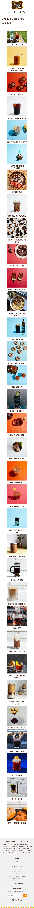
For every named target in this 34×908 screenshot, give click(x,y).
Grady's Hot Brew (17, 580)
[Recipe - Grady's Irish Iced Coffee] (17, 592)
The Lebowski (17, 628)
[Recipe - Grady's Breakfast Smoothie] (17, 130)
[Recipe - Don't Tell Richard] (17, 763)
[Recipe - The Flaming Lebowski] (17, 739)
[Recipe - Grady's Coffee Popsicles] (17, 277)
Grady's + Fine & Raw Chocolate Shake (17, 69)
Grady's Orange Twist (17, 506)
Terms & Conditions (17, 881)
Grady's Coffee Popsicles (17, 289)
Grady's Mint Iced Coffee (17, 459)
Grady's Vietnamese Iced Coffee (17, 531)
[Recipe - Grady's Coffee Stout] (17, 327)
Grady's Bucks (17, 871)
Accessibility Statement (17, 883)
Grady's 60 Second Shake (17, 556)
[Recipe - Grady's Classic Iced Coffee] (17, 204)
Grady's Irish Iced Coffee (17, 604)
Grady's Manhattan (17, 435)
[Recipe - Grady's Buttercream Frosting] (17, 154)
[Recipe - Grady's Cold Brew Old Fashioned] (17, 663)
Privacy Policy (17, 878)
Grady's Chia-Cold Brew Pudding (17, 314)
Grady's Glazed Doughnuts (17, 363)
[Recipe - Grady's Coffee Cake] (17, 253)
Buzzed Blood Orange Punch (17, 823)
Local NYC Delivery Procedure (17, 876)
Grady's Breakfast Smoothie (17, 142)
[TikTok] (18, 900)
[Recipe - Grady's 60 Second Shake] (17, 544)
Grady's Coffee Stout (17, 339)
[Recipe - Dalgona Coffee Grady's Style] (17, 689)
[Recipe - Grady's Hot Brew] (17, 568)
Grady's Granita (17, 387)
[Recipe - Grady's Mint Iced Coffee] (17, 446)
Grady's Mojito (17, 799)
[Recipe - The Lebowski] (17, 615)
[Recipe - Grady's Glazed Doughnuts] (17, 351)
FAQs (17, 873)
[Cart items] (24, 12)
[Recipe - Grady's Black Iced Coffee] (17, 106)
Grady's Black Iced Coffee (17, 118)
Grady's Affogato (17, 94)
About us (17, 864)
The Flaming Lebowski (17, 751)
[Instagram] (21, 900)
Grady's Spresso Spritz (17, 45)
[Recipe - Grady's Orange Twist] (17, 494)
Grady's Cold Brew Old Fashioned (17, 676)
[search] (15, 12)
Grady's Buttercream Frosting (17, 167)
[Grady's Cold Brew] (17, 5)
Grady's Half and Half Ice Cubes (17, 241)
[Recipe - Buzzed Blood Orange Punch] (17, 811)
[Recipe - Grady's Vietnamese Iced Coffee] (17, 518)
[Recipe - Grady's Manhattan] (17, 423)
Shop (17, 861)
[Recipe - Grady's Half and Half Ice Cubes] (17, 227)
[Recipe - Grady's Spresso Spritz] (17, 37)
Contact (17, 869)
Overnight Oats (17, 192)
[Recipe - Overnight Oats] (17, 180)
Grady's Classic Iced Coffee (17, 216)
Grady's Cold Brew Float (17, 652)
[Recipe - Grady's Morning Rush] (17, 470)
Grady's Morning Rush (17, 482)
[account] (20, 12)
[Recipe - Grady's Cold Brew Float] (17, 639)
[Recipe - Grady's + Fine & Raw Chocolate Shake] (17, 56)
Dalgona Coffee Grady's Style (17, 702)
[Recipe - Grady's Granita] (17, 375)
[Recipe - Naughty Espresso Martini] (17, 715)
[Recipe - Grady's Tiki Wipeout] (17, 399)
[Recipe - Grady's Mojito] (17, 787)
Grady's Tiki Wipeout (17, 411)
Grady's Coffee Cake (17, 266)
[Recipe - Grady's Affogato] (17, 82)
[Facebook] (13, 900)
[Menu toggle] (9, 12)
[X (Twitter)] (16, 900)
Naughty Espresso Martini (17, 727)
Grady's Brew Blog (17, 866)
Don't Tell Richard (17, 775)
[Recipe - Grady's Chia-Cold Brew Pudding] (17, 301)
